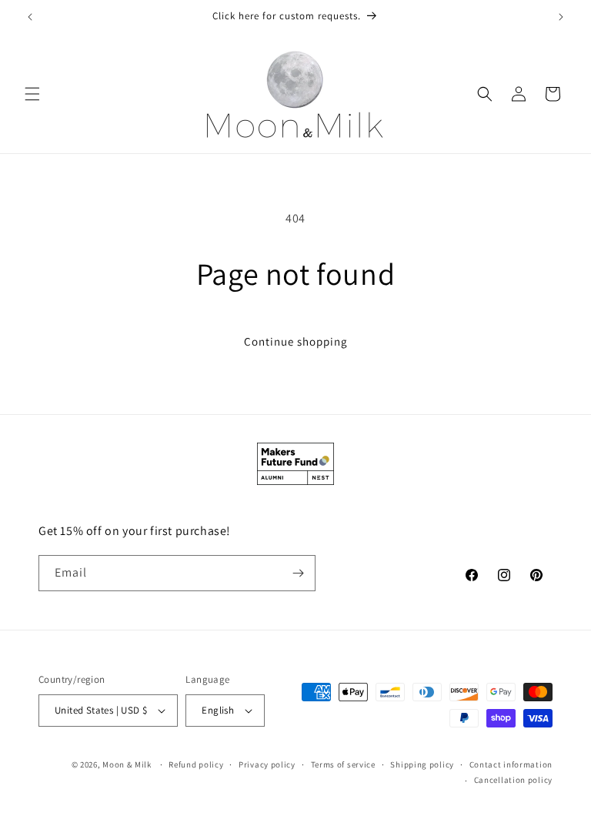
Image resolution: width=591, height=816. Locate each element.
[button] (32, 94)
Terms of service (343, 764)
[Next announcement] (561, 17)
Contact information (511, 764)
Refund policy (196, 764)
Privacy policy (267, 764)
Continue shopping (296, 341)
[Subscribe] (298, 573)
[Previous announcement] (30, 17)
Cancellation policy (513, 779)
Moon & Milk (127, 764)
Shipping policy (422, 764)
